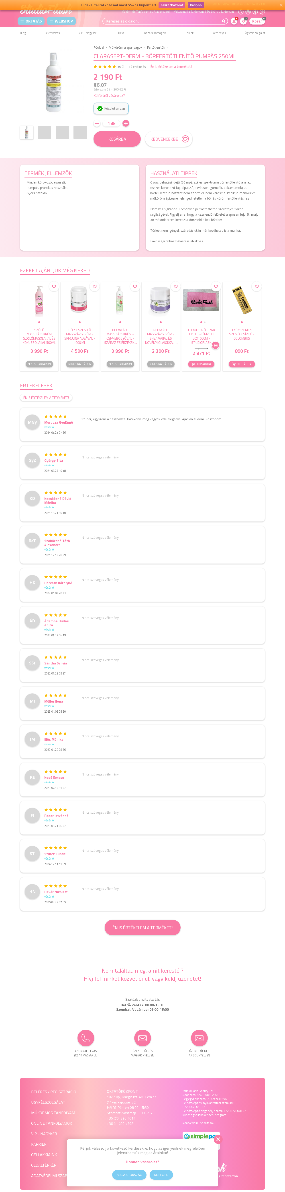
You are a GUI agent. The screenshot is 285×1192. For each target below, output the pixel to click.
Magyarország (129, 1175)
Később (196, 5)
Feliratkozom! (172, 5)
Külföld (161, 1175)
